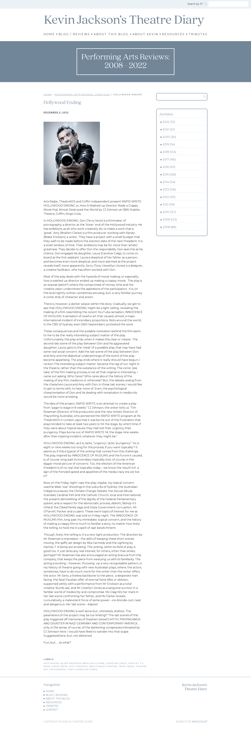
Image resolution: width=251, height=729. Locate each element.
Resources (173, 34)
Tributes (198, 34)
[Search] (205, 4)
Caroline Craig (116, 663)
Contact (52, 709)
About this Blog (111, 34)
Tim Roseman (57, 669)
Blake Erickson (70, 663)
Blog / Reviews (74, 34)
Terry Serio (126, 666)
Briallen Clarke (94, 663)
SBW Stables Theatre (103, 666)
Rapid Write (60, 666)
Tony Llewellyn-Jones (82, 669)
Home (49, 34)
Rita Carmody (78, 666)
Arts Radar (51, 663)
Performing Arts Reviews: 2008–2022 (82, 94)
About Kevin (145, 34)
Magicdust (199, 721)
